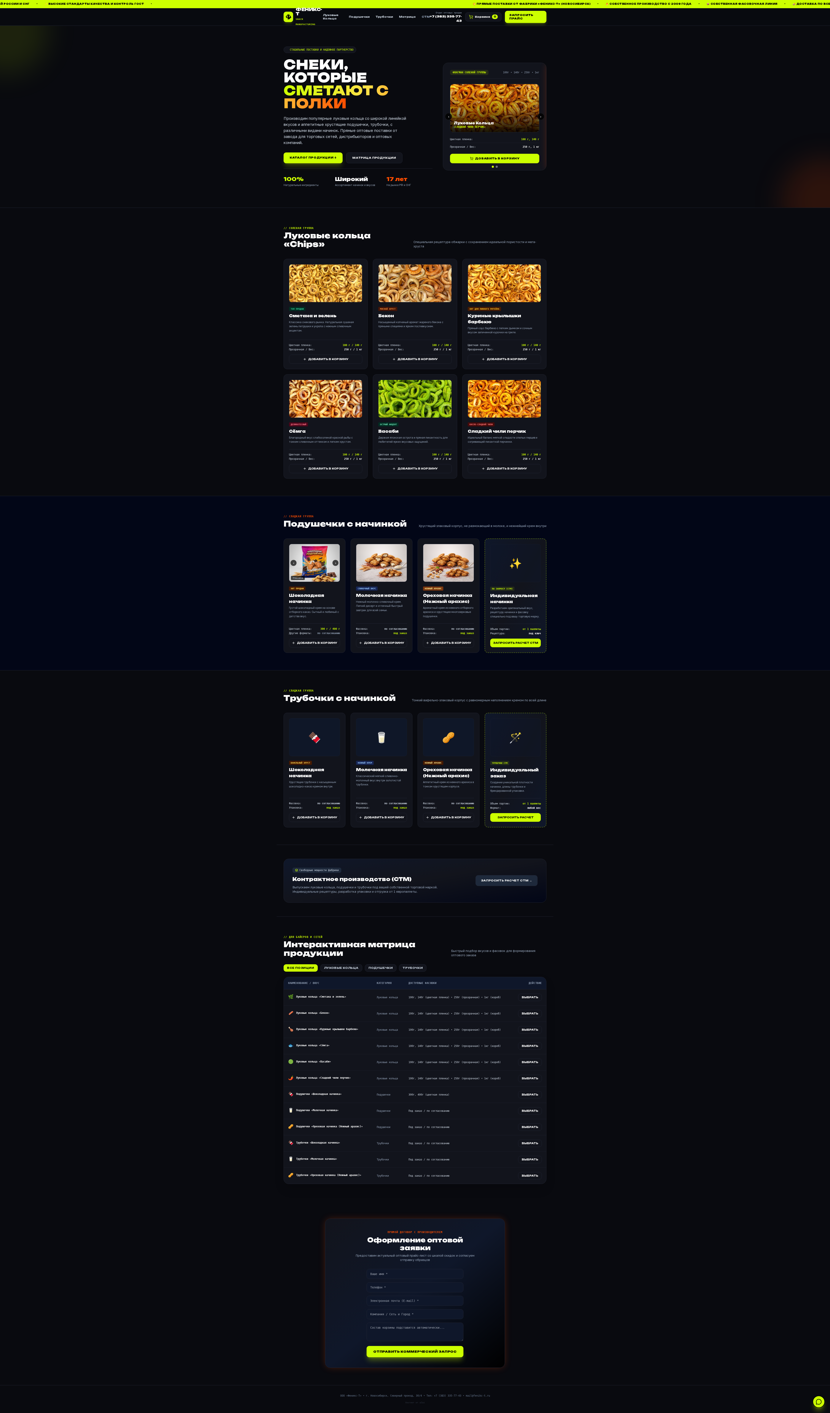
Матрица (407, 16)
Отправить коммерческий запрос (414, 1351)
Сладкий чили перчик (497, 431)
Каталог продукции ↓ (313, 157)
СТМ (426, 16)
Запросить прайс (521, 16)
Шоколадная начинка (306, 598)
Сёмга (297, 431)
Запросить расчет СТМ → (506, 880)
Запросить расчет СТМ (515, 642)
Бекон (386, 315)
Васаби (388, 431)
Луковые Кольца (330, 16)
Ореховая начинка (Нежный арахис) (447, 598)
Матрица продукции (374, 157)
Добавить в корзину (497, 158)
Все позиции (300, 967)
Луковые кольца (341, 967)
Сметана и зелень (313, 315)
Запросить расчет (515, 817)
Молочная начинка (381, 595)
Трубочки (384, 16)
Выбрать (530, 997)
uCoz (422, 1402)
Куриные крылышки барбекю (494, 318)
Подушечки (359, 16)
